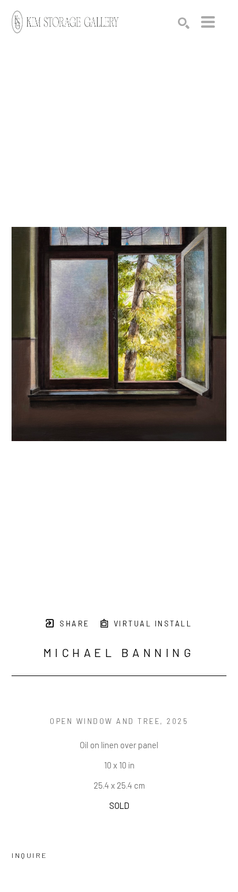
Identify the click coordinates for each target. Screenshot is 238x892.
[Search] (183, 23)
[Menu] (208, 22)
